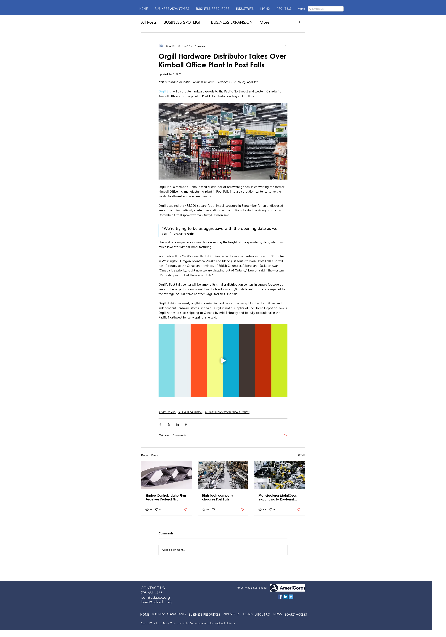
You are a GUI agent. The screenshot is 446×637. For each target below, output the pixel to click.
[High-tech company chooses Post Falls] (223, 475)
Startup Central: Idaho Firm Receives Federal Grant (165, 497)
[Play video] (223, 360)
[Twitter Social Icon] (291, 597)
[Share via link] (185, 424)
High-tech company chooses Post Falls (217, 497)
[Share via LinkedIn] (177, 424)
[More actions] (285, 46)
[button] (300, 22)
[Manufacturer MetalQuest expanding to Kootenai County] (279, 475)
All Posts (149, 22)
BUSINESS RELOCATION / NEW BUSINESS (227, 412)
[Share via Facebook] (160, 424)
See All (301, 454)
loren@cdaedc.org (156, 602)
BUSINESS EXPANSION (232, 22)
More (265, 22)
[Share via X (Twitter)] (168, 424)
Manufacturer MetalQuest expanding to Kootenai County (278, 497)
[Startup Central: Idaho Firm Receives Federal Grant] (166, 475)
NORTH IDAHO (167, 412)
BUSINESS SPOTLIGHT (184, 22)
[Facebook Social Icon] (280, 597)
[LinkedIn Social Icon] (285, 597)
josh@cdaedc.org (155, 597)
